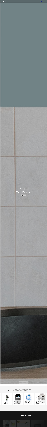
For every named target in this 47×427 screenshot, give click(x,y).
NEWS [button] (17, 1)
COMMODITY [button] (13, 1)
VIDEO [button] (22, 1)
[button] (39, 1)
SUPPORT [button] (30, 1)
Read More (23, 195)
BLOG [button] (19, 1)
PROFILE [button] (9, 1)
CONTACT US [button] (26, 1)
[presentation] (22, 407)
